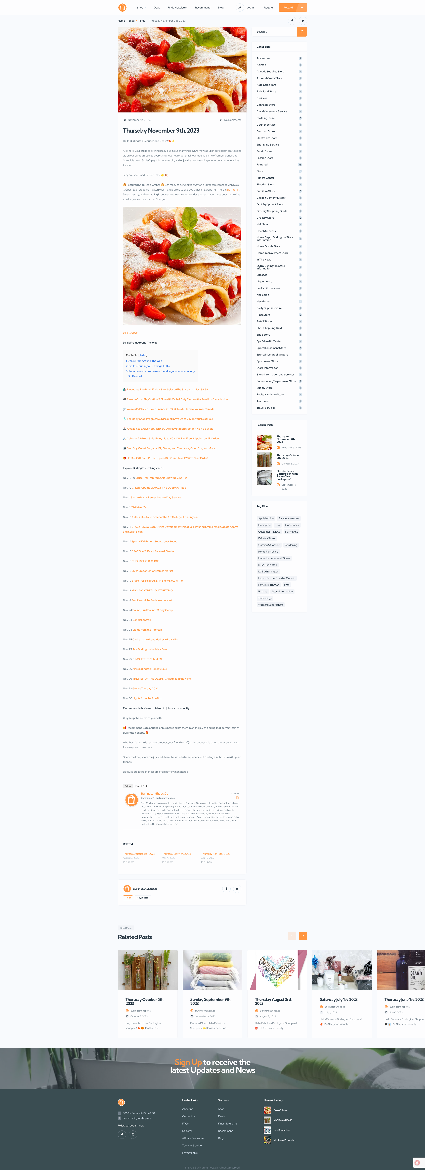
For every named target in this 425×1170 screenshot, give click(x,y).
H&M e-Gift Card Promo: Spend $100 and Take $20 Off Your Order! (167, 458)
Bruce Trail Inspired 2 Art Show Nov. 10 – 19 (161, 478)
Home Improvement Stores (274, 558)
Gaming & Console (269, 545)
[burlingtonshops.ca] (122, 7)
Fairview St (291, 531)
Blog (221, 7)
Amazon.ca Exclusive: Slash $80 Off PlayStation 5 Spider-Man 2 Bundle (170, 428)
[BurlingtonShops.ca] (131, 805)
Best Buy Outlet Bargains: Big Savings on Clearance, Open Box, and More (171, 448)
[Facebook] (237, 798)
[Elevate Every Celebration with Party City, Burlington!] (264, 477)
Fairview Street (267, 538)
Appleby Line (266, 518)
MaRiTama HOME (283, 1120)
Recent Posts (141, 786)
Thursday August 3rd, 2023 (139, 854)
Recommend (203, 7)
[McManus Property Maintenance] (267, 1140)
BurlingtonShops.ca (154, 793)
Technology (265, 598)
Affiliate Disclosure (193, 1138)
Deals (157, 7)
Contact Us (188, 1116)
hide (142, 355)
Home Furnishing (268, 551)
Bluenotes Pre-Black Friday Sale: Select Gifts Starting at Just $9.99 (167, 389)
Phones (262, 591)
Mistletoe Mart (140, 507)
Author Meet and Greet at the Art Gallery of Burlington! (165, 517)
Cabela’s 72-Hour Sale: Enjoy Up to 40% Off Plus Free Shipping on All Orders (173, 438)
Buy (278, 525)
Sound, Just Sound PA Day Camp (152, 610)
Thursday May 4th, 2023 (176, 854)
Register (269, 7)
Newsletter (142, 898)
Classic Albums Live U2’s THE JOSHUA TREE (159, 487)
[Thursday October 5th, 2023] (264, 459)
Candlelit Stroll (141, 620)
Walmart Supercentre (270, 605)
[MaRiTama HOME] (267, 1120)
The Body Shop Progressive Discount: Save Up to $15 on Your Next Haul (170, 419)
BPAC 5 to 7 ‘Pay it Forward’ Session (153, 551)
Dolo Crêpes (130, 332)
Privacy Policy (190, 1153)
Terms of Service (192, 1145)
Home (121, 20)
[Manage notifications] (417, 1162)
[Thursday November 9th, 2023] (264, 442)
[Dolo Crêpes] (267, 1110)
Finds (142, 20)
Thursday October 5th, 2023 (288, 456)
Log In (250, 7)
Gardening (291, 545)
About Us (187, 1109)
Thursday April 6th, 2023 (216, 854)
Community (292, 525)
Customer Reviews (269, 531)
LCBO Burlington (268, 571)
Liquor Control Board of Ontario (276, 578)
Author (128, 786)
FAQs (185, 1123)
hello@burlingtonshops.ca (137, 1118)
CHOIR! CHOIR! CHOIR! (146, 561)
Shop (140, 7)
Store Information (282, 591)
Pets (286, 585)
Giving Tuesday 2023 (145, 688)
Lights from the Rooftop (147, 629)
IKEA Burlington (267, 565)
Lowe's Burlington (268, 585)
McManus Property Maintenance (284, 1140)
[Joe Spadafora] (267, 1130)
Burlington (233, 189)
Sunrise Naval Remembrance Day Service (156, 497)
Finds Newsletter (178, 7)
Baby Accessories (289, 518)
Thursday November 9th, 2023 (286, 439)
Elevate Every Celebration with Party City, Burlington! (287, 475)
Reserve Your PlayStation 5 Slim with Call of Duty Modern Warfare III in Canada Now (177, 399)
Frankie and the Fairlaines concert (152, 600)
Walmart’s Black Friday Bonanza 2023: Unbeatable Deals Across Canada (170, 409)
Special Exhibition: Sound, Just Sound (154, 541)
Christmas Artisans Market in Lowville (154, 639)
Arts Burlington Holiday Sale (149, 649)
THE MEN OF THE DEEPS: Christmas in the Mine (161, 678)
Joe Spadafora (282, 1130)
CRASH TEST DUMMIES (147, 659)
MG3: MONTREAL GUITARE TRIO (152, 590)
